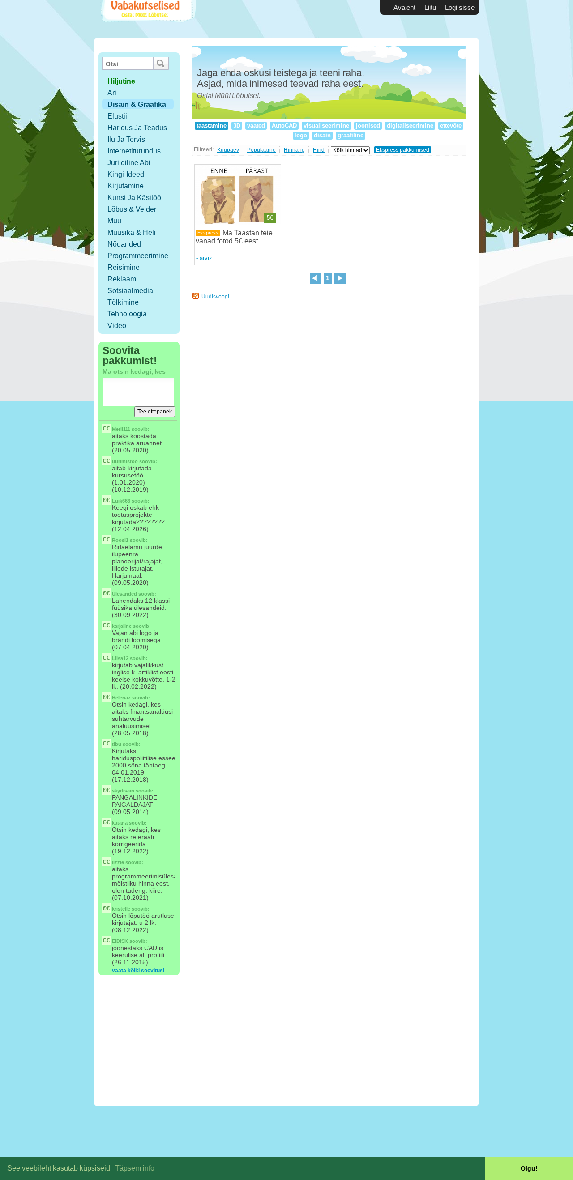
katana (120, 823)
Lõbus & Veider (131, 209)
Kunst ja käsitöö (134, 197)
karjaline (122, 626)
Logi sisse (460, 7)
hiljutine (121, 81)
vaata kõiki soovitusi (138, 970)
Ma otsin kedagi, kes (134, 371)
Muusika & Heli (131, 232)
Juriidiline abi (128, 162)
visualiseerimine (326, 125)
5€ (270, 217)
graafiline (350, 135)
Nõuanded (124, 244)
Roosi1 (120, 540)
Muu (114, 221)
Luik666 (121, 500)
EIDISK (120, 941)
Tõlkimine (123, 302)
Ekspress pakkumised (402, 150)
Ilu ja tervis (126, 139)
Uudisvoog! (215, 297)
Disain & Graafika (136, 104)
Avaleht (404, 7)
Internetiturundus (134, 151)
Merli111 (121, 429)
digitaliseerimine (410, 125)
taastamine (211, 125)
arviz (206, 258)
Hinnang (294, 150)
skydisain (123, 790)
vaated (256, 125)
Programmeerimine (137, 256)
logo (301, 135)
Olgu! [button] (529, 1168)
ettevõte (450, 125)
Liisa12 (120, 658)
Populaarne (261, 150)
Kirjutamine (125, 186)
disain (322, 135)
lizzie (118, 862)
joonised (368, 125)
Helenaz (121, 697)
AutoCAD (284, 125)
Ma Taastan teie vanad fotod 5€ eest (234, 237)
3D (236, 125)
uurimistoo (125, 461)
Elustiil (118, 116)
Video (116, 325)
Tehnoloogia (127, 314)
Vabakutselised (147, 19)
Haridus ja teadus (137, 128)
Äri (111, 93)
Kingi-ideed (125, 174)
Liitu (430, 7)
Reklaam (121, 279)
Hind (319, 150)
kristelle (121, 909)
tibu (116, 744)
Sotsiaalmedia (130, 290)
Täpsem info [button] (134, 1168)
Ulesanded (124, 593)
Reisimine (123, 267)
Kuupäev (228, 150)
